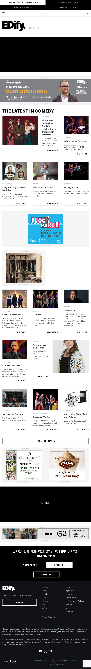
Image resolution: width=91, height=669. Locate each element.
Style (44, 597)
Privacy (55, 662)
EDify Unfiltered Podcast (75, 601)
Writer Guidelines (49, 617)
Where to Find (30, 565)
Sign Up (19, 602)
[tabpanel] (45, 563)
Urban (44, 604)
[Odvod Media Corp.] (9, 661)
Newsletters (70, 604)
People (45, 594)
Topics (45, 587)
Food (44, 590)
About (68, 608)
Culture (45, 601)
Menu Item (46, 614)
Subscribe (59, 565)
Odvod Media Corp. (54, 660)
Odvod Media (58, 664)
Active (44, 608)
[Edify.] (13, 26)
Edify (68, 587)
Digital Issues (70, 590)
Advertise (46, 574)
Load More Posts (44, 441)
